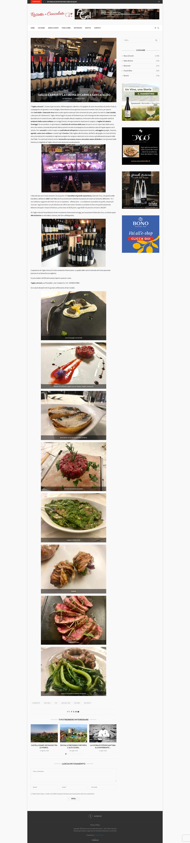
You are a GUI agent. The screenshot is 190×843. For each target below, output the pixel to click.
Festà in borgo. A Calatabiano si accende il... (64, 2)
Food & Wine (66, 28)
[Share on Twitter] (73, 712)
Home (33, 28)
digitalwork (68, 98)
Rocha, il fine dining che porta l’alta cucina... (73, 746)
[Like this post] (69, 712)
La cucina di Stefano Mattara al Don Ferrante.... (103, 746)
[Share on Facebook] (71, 712)
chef (56, 703)
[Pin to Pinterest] (76, 712)
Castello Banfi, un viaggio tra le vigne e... (44, 746)
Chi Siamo (41, 28)
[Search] (158, 28)
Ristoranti (78, 28)
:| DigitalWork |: (99, 835)
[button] (43, 2)
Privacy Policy (95, 825)
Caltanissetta (36, 703)
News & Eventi (53, 28)
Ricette (88, 28)
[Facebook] (155, 28)
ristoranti (77, 703)
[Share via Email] (78, 712)
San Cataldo (87, 703)
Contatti (97, 28)
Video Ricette (141, 61)
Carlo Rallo (47, 703)
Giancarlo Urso (65, 703)
